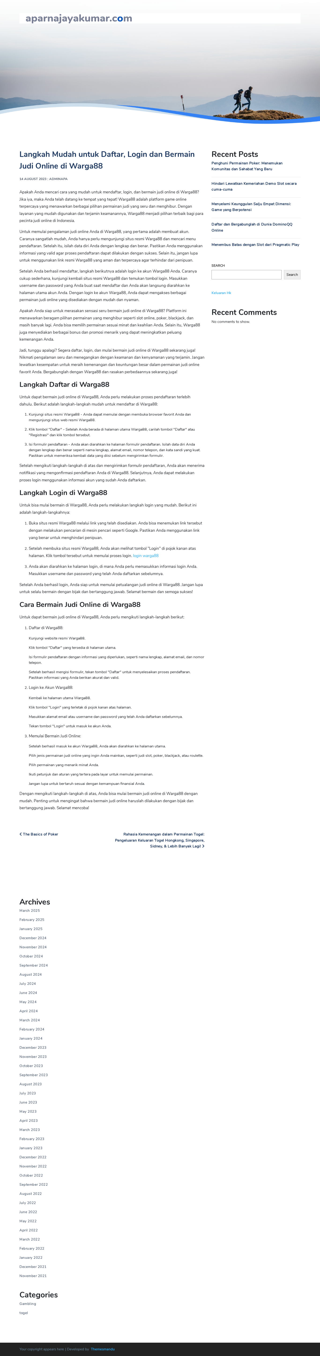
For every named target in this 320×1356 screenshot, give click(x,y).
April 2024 (28, 1011)
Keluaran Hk (221, 293)
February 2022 (32, 1248)
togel (23, 1313)
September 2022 (33, 1184)
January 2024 (30, 1038)
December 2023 (33, 1047)
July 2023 (27, 1093)
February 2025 (32, 919)
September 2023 (33, 1075)
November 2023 (33, 1056)
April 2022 (28, 1230)
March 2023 (29, 1129)
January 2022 (30, 1257)
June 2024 (28, 992)
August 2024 (30, 974)
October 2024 (31, 956)
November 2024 (33, 947)
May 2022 (28, 1221)
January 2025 (30, 929)
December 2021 (33, 1266)
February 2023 (32, 1139)
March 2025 (29, 910)
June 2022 (28, 1212)
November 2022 (33, 1166)
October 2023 (31, 1066)
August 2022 (30, 1193)
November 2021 (33, 1276)
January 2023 (30, 1148)
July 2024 (27, 983)
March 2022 (29, 1239)
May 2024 (28, 1002)
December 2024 (33, 938)
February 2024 (32, 1029)
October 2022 (31, 1175)
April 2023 (28, 1120)
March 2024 (29, 1020)
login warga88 (146, 555)
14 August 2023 (32, 179)
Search (218, 265)
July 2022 (27, 1203)
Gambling (27, 1303)
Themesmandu (103, 1349)
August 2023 (30, 1084)
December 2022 (33, 1157)
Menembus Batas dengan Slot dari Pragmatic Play (255, 244)
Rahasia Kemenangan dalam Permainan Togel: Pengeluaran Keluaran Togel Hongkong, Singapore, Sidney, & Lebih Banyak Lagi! (160, 840)
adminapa (58, 179)
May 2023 (28, 1111)
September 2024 (33, 965)
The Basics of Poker (40, 834)
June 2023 (28, 1102)
